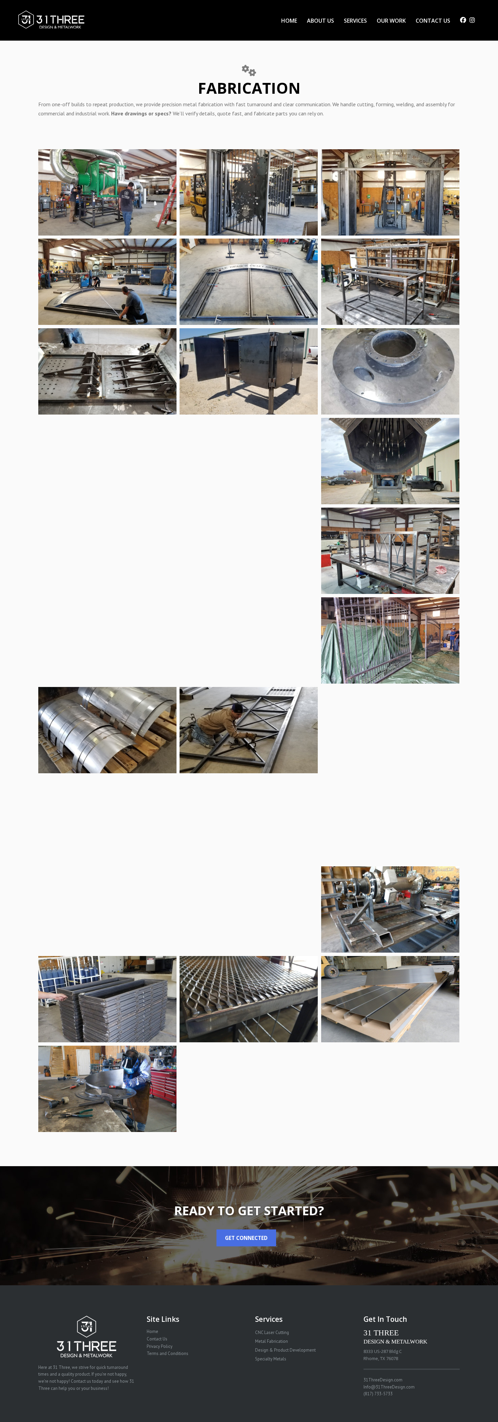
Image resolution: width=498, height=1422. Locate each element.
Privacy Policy (159, 1346)
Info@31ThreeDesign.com (389, 1387)
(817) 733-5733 (378, 1394)
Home (152, 1331)
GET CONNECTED (246, 1238)
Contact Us (157, 1339)
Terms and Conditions (167, 1353)
